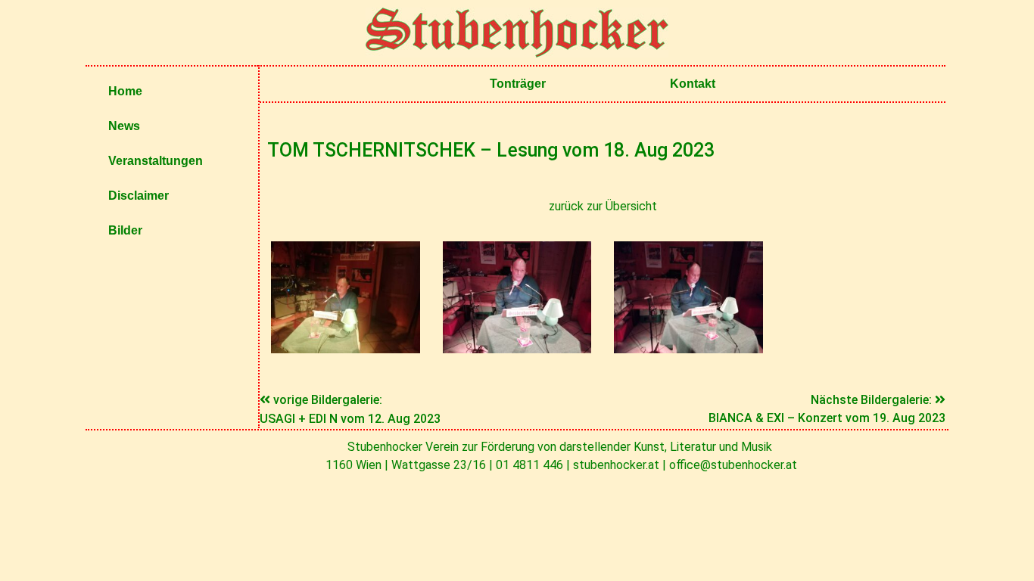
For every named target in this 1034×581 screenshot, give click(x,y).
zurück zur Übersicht (603, 206)
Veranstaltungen (155, 160)
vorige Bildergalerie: (327, 400)
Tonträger (518, 83)
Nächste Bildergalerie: (873, 400)
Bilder (125, 230)
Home (125, 91)
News (124, 126)
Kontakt (692, 83)
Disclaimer (138, 195)
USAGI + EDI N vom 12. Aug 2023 (350, 419)
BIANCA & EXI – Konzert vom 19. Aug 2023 (827, 418)
